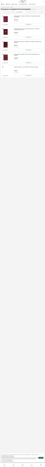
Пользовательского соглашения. (7, 456)
